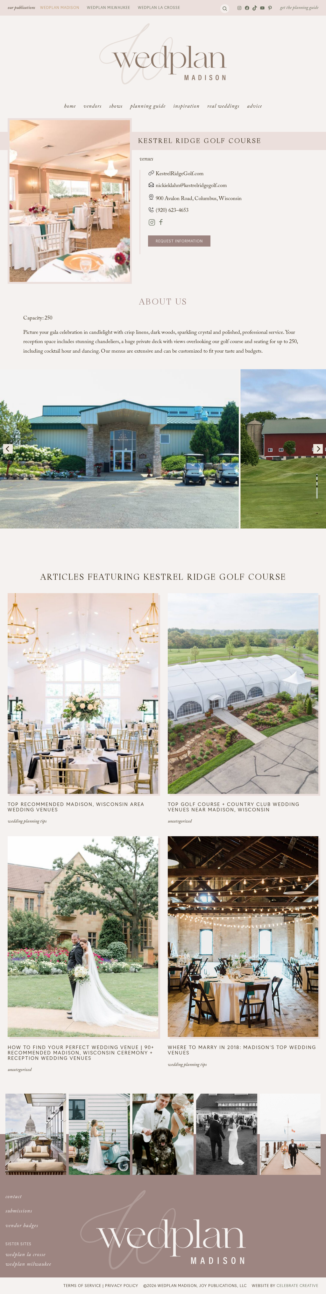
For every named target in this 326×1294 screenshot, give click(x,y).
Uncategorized (180, 822)
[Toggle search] (224, 8)
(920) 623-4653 (171, 211)
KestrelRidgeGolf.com (179, 174)
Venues (146, 159)
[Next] (318, 449)
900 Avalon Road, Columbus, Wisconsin (199, 199)
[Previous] (8, 449)
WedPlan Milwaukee (108, 7)
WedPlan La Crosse (159, 7)
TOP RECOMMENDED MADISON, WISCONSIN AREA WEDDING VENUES (76, 807)
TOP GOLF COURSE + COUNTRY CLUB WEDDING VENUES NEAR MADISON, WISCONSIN (234, 807)
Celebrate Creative (297, 1285)
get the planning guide (299, 8)
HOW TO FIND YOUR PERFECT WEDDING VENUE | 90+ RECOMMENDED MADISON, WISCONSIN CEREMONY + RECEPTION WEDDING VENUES (81, 1052)
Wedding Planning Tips (27, 822)
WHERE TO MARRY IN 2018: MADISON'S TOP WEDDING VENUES (242, 1050)
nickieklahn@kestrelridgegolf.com (191, 186)
